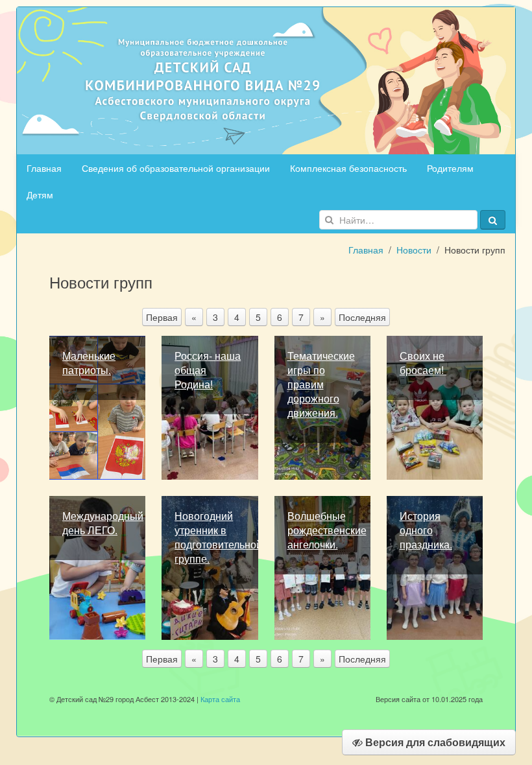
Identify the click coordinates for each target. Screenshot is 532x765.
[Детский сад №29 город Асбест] (266, 79)
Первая (162, 317)
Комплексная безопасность (348, 167)
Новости (413, 249)
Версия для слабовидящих (434, 742)
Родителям (450, 167)
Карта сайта (220, 699)
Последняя (362, 317)
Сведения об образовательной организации (176, 167)
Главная (44, 167)
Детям (40, 194)
